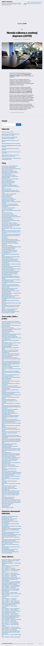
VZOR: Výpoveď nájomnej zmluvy (8, 410)
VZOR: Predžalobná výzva (6, 452)
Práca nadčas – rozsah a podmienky (8, 207)
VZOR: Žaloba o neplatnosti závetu (8, 411)
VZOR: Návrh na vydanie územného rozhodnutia (10, 493)
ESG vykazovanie (5, 238)
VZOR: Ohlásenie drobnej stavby (8, 498)
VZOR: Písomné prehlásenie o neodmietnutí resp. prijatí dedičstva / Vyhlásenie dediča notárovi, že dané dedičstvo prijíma (11, 363)
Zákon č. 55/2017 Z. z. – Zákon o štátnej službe (10, 623)
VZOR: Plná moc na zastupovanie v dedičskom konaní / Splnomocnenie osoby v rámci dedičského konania (11, 372)
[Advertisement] (22, 13)
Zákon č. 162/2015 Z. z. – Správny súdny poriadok (11, 574)
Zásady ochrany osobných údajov (36, 2)
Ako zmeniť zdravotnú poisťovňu (8, 214)
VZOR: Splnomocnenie (6, 388)
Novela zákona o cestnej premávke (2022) (9, 204)
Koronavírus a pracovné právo (7, 197)
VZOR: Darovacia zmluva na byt (7, 327)
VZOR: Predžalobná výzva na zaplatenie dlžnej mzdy (11, 472)
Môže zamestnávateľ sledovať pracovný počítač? (11, 143)
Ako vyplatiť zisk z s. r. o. (6, 221)
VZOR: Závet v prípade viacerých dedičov (9, 419)
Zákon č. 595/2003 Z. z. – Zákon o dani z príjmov (10, 627)
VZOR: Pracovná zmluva (6, 379)
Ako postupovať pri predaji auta (7, 219)
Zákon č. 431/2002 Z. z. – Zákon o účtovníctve (10, 613)
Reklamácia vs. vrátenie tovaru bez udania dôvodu (11, 230)
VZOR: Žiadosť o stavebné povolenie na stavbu (10, 492)
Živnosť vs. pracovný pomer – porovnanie (9, 250)
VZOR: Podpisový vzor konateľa (7, 376)
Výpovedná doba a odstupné (7, 245)
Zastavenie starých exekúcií (7, 209)
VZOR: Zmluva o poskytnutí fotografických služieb (11, 448)
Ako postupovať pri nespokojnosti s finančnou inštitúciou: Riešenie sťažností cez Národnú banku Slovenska (11, 277)
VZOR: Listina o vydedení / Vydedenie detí (9, 336)
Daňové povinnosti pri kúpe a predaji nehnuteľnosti (11, 234)
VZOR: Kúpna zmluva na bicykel (7, 507)
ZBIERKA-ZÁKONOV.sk (7, 1)
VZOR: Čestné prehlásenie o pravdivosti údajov (10, 321)
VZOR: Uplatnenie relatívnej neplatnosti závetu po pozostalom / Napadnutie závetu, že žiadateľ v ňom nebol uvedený (11, 407)
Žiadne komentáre (27, 39)
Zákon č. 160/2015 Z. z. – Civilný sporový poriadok (11, 569)
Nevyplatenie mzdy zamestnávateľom (9, 199)
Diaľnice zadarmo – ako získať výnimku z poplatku (11, 224)
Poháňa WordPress (30, 643)
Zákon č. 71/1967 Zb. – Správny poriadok (9, 629)
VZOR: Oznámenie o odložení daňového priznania (11, 361)
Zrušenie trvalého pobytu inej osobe (8, 181)
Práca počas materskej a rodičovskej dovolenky (11, 220)
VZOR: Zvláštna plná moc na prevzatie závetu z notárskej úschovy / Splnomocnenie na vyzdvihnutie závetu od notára (11, 436)
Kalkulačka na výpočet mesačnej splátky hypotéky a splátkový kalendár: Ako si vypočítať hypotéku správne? (11, 529)
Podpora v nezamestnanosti (7, 180)
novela (19, 112)
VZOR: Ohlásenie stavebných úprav (8, 497)
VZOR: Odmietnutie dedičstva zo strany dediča (10, 366)
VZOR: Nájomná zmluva (6, 339)
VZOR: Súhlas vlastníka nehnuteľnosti (9, 399)
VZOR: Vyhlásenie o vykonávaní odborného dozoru (11, 499)
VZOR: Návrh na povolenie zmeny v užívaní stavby (11, 502)
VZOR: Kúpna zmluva (5, 332)
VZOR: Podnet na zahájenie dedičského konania (10, 374)
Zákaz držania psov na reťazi (7, 226)
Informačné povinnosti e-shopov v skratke (9, 239)
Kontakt (28, 2)
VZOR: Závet (4, 418)
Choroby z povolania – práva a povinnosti (9, 215)
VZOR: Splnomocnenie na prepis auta (9, 456)
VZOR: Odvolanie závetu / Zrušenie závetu (9, 357)
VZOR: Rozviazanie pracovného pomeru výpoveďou (11, 387)
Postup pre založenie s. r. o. (7, 196)
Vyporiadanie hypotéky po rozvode (8, 249)
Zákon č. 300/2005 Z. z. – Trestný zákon (9, 598)
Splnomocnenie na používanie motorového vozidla (11, 168)
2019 (11, 112)
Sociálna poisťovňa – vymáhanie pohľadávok (10, 172)
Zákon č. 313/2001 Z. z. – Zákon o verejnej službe (11, 601)
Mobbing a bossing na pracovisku (8, 200)
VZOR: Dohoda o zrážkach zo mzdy (8, 487)
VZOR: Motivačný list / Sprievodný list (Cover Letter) (11, 337)
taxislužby (22, 112)
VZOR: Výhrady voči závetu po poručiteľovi (10, 409)
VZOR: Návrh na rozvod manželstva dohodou (10, 350)
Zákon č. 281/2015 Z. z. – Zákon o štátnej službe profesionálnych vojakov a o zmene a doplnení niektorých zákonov (10, 590)
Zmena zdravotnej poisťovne (7, 212)
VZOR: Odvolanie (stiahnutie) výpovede (9, 485)
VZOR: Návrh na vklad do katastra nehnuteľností (11, 353)
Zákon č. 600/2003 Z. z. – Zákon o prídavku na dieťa (11, 628)
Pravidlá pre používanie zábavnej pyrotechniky (10, 225)
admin (18, 39)
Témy (22, 29)
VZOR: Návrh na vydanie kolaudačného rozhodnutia (11, 501)
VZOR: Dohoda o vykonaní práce (8, 331)
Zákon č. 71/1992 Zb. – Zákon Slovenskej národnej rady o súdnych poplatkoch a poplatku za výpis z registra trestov (11, 632)
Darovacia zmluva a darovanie (7, 169)
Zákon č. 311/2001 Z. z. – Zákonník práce (9, 599)
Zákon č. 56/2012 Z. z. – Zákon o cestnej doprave (11, 608)
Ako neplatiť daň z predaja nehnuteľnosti (9, 185)
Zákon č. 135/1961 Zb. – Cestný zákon (8, 568)
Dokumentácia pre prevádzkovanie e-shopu (10, 190)
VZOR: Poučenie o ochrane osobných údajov (10, 458)
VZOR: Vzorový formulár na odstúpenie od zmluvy (11, 457)
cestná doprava (15, 112)
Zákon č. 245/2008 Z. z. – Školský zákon (9, 575)
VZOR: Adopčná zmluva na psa (7, 503)
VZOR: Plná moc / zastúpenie (7, 367)
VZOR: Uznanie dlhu (5, 506)
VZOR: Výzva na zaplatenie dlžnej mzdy (9, 471)
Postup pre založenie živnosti (7, 195)
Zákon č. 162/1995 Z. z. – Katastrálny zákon (9, 573)
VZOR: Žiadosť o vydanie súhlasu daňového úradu (11, 431)
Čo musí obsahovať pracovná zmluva (8, 175)
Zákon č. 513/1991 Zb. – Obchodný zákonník (10, 622)
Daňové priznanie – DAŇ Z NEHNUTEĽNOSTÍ (10, 166)
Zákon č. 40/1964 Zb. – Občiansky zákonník (10, 609)
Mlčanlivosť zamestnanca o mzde (8, 182)
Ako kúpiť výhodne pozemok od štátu (8, 167)
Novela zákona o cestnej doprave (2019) (22, 34)
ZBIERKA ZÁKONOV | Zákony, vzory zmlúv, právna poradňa (32, 4)
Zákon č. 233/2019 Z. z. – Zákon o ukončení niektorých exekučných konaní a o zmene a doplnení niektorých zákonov (11, 593)
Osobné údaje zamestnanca (7, 173)
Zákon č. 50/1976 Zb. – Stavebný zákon (9, 620)
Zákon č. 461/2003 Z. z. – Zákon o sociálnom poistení (11, 619)
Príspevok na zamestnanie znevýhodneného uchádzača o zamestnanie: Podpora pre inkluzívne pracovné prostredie (11, 285)
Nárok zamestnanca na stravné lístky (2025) (10, 178)
